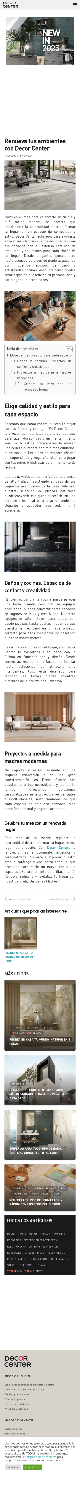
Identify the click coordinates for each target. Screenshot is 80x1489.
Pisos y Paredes (17, 1259)
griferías (35, 1246)
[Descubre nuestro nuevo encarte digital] (40, 41)
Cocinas (45, 1234)
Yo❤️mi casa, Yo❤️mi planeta (25, 1271)
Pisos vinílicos (56, 1252)
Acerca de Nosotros (14, 1433)
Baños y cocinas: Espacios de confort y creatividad (44, 364)
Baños (11, 1234)
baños (22, 1234)
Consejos (59, 1234)
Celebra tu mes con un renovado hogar (48, 387)
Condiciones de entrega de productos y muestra (29, 1384)
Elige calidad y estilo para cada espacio (41, 355)
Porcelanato (38, 1259)
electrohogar (16, 1246)
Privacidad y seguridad (16, 1408)
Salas (11, 1265)
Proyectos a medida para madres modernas (44, 375)
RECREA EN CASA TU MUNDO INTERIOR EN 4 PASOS (20, 957)
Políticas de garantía (14, 1399)
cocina (32, 1234)
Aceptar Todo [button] (32, 1467)
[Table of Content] (69, 349)
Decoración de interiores (40, 1240)
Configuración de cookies (39, 1457)
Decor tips (14, 1240)
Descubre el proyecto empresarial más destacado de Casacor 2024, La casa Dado (37, 1094)
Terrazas (40, 1265)
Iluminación (50, 1246)
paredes (29, 1252)
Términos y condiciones (16, 1404)
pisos (40, 1252)
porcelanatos (58, 1259)
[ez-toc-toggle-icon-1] (67, 349)
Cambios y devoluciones (16, 1394)
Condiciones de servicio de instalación (24, 1389)
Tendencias (24, 1265)
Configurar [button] (13, 1467)
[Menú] (75, 4)
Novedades (14, 1252)
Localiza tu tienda (13, 1428)
